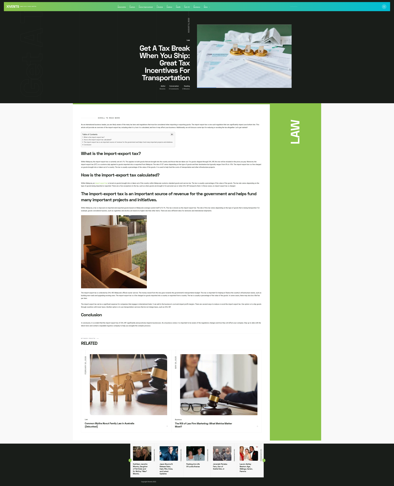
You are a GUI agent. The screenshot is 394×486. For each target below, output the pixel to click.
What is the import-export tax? (94, 137)
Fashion (132, 7)
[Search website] (384, 6)
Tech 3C (187, 7)
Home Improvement (146, 7)
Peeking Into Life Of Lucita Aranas (193, 465)
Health (178, 7)
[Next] (264, 460)
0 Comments (174, 89)
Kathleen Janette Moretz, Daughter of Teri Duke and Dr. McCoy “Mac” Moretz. (140, 469)
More (206, 7)
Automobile (122, 7)
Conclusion (87, 145)
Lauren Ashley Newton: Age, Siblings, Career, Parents (246, 468)
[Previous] (130, 460)
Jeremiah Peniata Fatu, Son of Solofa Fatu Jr (220, 466)
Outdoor (169, 7)
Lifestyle (159, 7)
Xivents (12, 6)
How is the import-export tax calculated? (98, 140)
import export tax (101, 183)
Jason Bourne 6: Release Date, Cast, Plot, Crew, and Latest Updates (166, 469)
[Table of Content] (171, 134)
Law (188, 40)
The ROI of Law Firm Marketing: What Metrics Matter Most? (203, 425)
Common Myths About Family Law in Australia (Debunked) (109, 425)
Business (196, 7)
